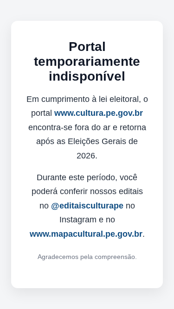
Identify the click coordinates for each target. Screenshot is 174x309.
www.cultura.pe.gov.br (98, 113)
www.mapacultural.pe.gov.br (86, 234)
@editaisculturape (87, 205)
